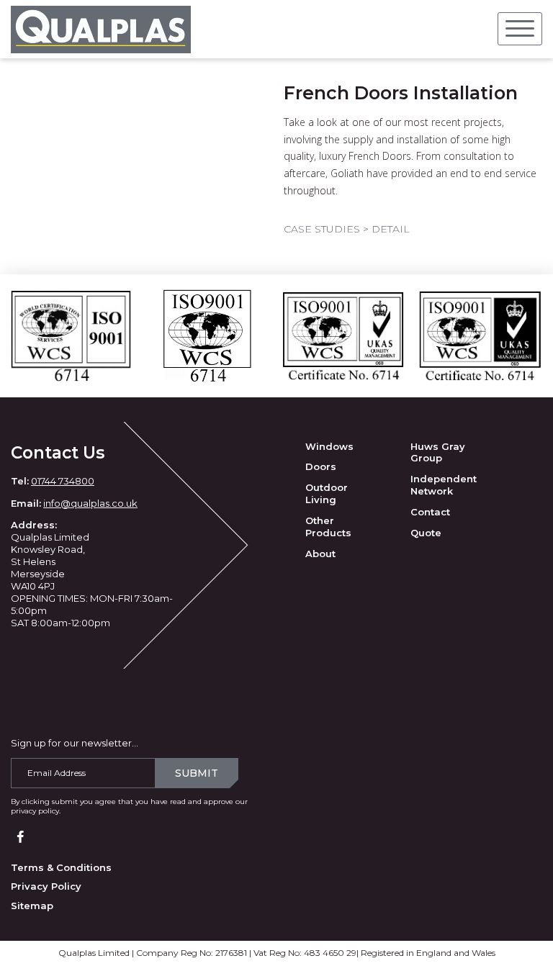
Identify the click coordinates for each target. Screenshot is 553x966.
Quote (425, 532)
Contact (430, 512)
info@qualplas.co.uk (90, 503)
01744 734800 (62, 481)
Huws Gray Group (437, 452)
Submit (196, 773)
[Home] (101, 29)
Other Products (328, 526)
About (320, 553)
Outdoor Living (326, 493)
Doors (320, 466)
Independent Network (443, 485)
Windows (329, 446)
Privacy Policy (46, 886)
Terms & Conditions (61, 867)
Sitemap (32, 905)
